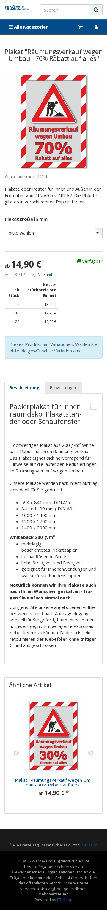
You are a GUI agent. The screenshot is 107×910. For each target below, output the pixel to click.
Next (91, 753)
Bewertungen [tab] (64, 387)
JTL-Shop (65, 899)
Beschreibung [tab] (24, 387)
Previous (16, 753)
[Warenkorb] (80, 26)
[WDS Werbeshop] (17, 7)
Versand (45, 274)
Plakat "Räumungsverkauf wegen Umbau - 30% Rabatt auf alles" (53, 782)
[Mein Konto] (96, 26)
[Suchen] (96, 9)
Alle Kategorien (30, 27)
